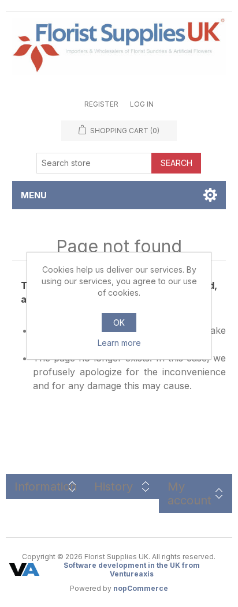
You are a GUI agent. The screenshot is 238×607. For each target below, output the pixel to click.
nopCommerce (140, 588)
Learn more (119, 343)
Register (101, 104)
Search (176, 163)
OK (119, 322)
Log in (142, 104)
